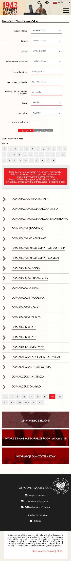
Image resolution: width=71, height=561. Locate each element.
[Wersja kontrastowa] (47, 2)
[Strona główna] (18, 10)
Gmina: (24, 50)
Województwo (20, 30)
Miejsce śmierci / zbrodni (15, 61)
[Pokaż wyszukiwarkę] (39, 2)
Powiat (24, 40)
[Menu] (66, 10)
